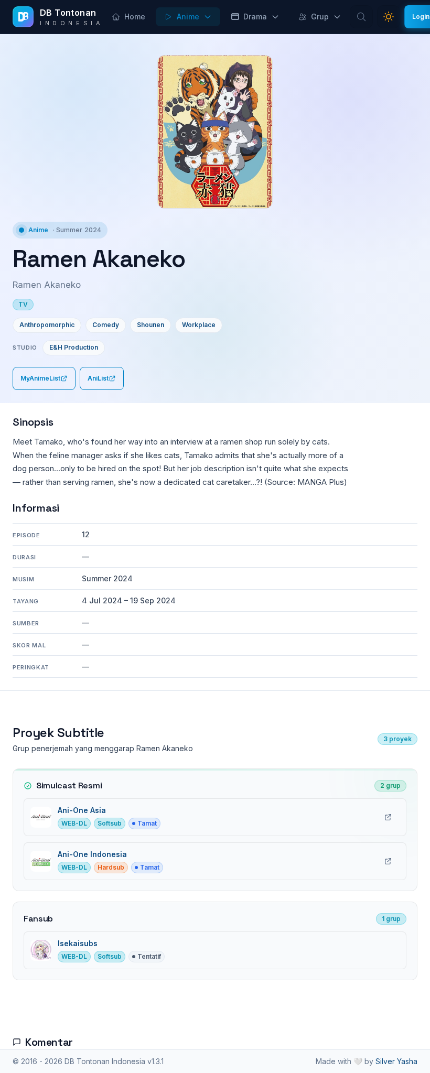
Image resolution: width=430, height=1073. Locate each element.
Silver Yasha (396, 1061)
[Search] (361, 16)
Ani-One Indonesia (92, 854)
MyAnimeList (40, 378)
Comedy (105, 325)
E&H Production (73, 347)
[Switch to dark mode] (388, 16)
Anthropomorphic (46, 325)
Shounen (150, 325)
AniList (98, 378)
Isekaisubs (78, 943)
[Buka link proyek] (388, 817)
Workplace (199, 325)
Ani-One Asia (82, 810)
